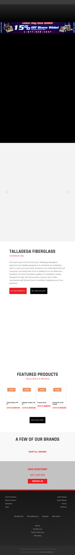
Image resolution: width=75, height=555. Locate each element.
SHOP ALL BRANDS (37, 451)
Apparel (45, 516)
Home (37, 526)
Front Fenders (10, 497)
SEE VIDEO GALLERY (38, 291)
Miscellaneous (33, 516)
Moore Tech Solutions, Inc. (47, 552)
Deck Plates (62, 500)
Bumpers (8, 504)
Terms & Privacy (37, 532)
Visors (64, 504)
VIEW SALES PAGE (37, 420)
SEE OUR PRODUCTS (18, 291)
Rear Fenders (10, 500)
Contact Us (37, 529)
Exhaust (63, 507)
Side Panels (62, 497)
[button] (6, 192)
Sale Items (56, 516)
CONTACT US (37, 481)
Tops (7, 507)
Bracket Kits (18, 516)
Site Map (37, 536)
